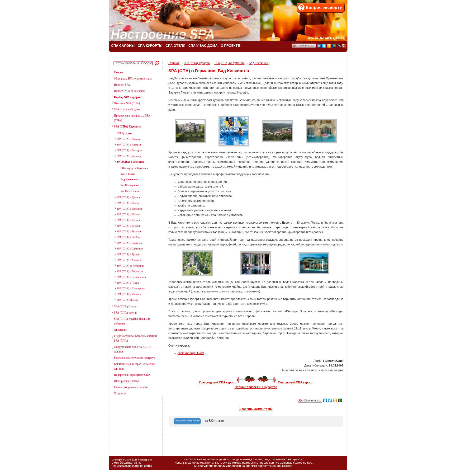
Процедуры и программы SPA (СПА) (132, 118)
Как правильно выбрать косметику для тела (134, 366)
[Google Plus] (344, 46)
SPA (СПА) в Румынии (129, 231)
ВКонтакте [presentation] (216, 421)
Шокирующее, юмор (126, 381)
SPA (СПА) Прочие (128, 299)
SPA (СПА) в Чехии (128, 282)
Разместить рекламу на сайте (131, 387)
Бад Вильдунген (129, 185)
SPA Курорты (124, 133)
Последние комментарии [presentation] (187, 420)
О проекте (120, 393)
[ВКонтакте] (319, 46)
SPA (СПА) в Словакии (129, 242)
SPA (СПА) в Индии (128, 203)
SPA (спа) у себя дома (127, 109)
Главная (119, 72)
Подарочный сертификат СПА (132, 374)
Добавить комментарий (255, 409)
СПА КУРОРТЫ (150, 45)
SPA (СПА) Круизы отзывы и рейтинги (132, 321)
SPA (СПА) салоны (125, 312)
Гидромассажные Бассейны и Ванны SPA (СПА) (135, 338)
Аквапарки (120, 329)
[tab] (187, 421)
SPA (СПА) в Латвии (128, 220)
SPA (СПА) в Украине (129, 259)
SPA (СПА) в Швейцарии (131, 288)
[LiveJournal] (339, 46)
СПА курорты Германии (134, 168)
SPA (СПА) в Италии (128, 214)
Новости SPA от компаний (129, 91)
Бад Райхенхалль (129, 190)
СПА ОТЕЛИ (175, 45)
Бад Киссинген (129, 179)
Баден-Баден (127, 173)
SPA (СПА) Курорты (127, 126)
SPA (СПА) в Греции (128, 197)
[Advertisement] (133, 424)
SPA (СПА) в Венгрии (129, 156)
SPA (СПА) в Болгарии (129, 150)
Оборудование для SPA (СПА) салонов (132, 349)
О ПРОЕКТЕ (230, 45)
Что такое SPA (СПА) (127, 103)
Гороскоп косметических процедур (134, 357)
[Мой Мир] (334, 46)
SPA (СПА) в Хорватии (130, 271)
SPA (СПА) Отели (125, 306)
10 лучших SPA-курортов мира (133, 78)
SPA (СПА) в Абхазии (129, 138)
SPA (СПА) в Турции (128, 254)
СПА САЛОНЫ (123, 45)
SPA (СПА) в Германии (130, 161)
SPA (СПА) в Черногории (131, 277)
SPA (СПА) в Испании (129, 208)
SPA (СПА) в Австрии (129, 144)
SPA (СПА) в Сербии (128, 237)
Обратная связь (130, 462)
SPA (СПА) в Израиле (129, 294)
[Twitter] (324, 46)
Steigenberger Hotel (191, 353)
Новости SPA (122, 84)
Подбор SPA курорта (127, 97)
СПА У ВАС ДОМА (203, 45)
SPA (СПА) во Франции (130, 265)
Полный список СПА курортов (256, 387)
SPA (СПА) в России (128, 225)
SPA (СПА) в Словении (130, 248)
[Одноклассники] (329, 46)
